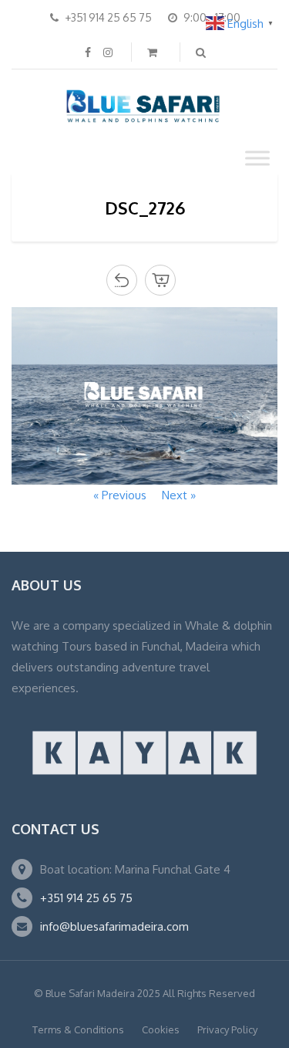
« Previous (119, 495)
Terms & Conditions (78, 1029)
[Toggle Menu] (257, 157)
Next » (179, 495)
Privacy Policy (227, 1029)
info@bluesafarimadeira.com (114, 926)
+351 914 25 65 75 (86, 898)
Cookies (161, 1029)
